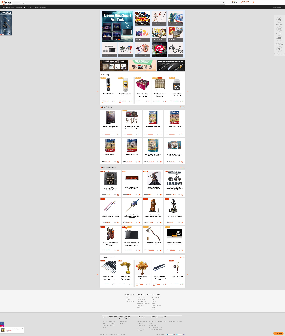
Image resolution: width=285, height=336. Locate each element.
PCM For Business (123, 321)
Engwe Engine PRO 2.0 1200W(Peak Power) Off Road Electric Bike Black (174, 188)
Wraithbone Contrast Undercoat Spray (125, 94)
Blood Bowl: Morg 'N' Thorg (110, 154)
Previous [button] (103, 27)
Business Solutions (41, 7)
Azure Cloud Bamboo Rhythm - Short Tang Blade (160, 278)
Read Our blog (141, 323)
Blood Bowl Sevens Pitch (153, 126)
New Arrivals (28, 7)
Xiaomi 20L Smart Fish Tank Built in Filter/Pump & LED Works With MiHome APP (131, 244)
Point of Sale (122, 323)
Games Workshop (141, 297)
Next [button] (132, 27)
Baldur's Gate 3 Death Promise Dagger (177, 277)
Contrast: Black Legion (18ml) (177, 94)
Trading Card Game (141, 301)
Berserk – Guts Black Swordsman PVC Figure (153, 187)
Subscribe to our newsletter (141, 326)
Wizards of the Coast (156, 305)
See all (182, 107)
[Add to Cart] (114, 101)
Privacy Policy (112, 323)
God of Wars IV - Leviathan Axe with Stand (153, 243)
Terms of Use (112, 321)
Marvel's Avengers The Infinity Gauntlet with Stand (153, 215)
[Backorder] (161, 250)
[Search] (223, 3)
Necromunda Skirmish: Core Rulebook (110, 127)
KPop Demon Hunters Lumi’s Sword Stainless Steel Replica (110, 215)
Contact (104, 327)
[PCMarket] (6, 3)
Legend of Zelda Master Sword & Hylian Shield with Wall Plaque (131, 216)
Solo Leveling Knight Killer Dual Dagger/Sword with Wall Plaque (110, 244)
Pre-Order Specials (107, 257)
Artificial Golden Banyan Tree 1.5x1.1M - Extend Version (125, 278)
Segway (153, 303)
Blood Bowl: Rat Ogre (132, 154)
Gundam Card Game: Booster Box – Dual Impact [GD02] (142, 95)
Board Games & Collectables (143, 303)
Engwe (153, 299)
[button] (115, 39)
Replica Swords (140, 305)
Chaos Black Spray (108, 93)
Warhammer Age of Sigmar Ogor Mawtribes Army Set (131, 127)
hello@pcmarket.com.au (156, 327)
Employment (105, 325)
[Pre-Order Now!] (139, 134)
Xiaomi (153, 309)
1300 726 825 (153, 325)
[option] (117, 26)
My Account (128, 297)
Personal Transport (141, 299)
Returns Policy (112, 325)
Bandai (153, 307)
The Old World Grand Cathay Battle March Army (153, 155)
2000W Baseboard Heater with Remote (132, 187)
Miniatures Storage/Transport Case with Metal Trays (110, 188)
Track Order (128, 299)
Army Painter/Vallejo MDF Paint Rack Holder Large (160, 95)
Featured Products (109, 168)
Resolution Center (130, 301)
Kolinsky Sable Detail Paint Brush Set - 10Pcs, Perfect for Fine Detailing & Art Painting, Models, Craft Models (108, 278)
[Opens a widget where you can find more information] (278, 333)
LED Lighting (139, 307)
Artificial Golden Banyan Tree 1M (142, 277)
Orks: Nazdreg (7, 330)
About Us (105, 321)
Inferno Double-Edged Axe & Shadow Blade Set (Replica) (175, 243)
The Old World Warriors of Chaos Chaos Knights (174, 155)
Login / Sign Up (245, 1)
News (104, 323)
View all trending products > (141, 329)
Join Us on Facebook (142, 321)
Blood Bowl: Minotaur (175, 126)
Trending (19, 7)
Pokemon (154, 301)
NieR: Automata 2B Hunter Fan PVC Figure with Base (174, 215)
